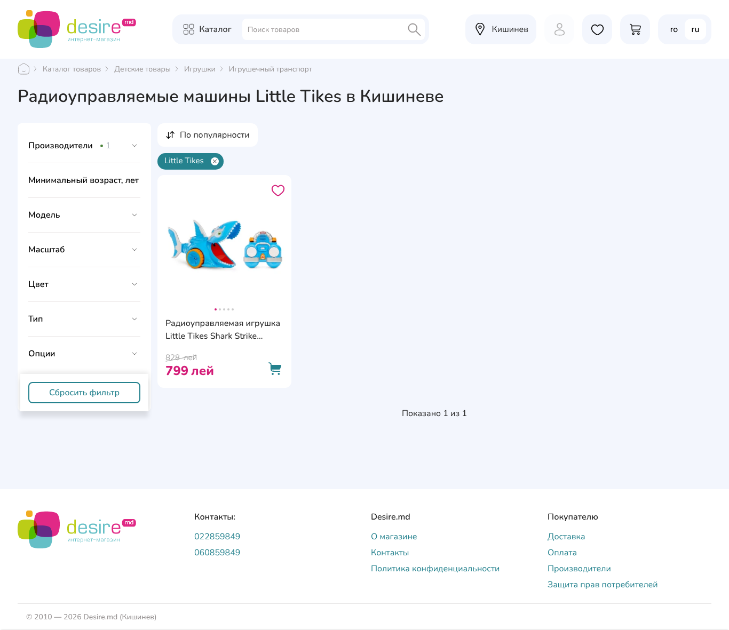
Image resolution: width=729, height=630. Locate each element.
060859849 (217, 553)
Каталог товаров (72, 69)
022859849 (217, 537)
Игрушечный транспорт (270, 69)
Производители (579, 569)
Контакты (390, 553)
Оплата (562, 553)
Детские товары (142, 69)
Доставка (566, 537)
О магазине (394, 537)
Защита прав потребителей (603, 585)
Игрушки (200, 69)
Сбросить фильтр (84, 392)
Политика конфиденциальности (435, 569)
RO (674, 29)
